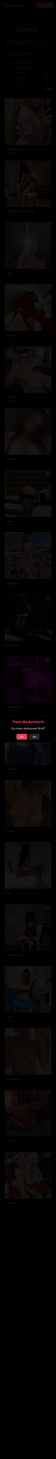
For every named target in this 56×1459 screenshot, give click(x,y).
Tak (22, 736)
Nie (34, 736)
